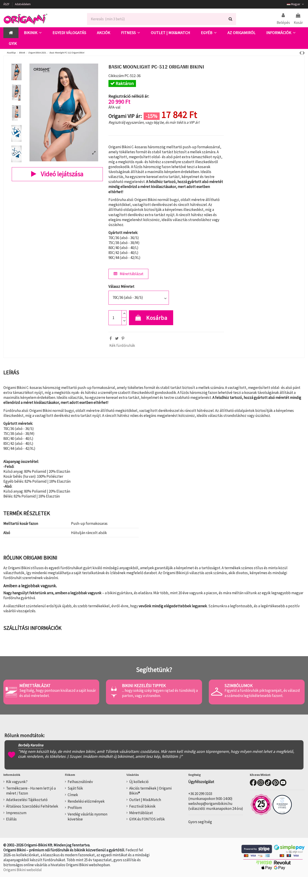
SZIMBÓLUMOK (239, 685)
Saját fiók (75, 788)
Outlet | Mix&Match (145, 799)
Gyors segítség (200, 821)
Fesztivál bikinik (142, 806)
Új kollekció (139, 781)
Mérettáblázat (131, 273)
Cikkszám (116, 75)
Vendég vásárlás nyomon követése (87, 817)
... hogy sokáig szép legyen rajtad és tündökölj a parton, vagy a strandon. (160, 693)
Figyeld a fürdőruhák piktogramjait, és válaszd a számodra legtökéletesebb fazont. (262, 693)
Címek (73, 794)
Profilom (75, 807)
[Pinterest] (123, 338)
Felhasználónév (80, 781)
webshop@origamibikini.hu (210, 803)
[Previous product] (301, 52)
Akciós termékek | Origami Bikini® (150, 791)
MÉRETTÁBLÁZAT (35, 685)
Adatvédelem (23, 4)
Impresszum (16, 812)
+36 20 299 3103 (200, 793)
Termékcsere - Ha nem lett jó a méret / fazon (31, 791)
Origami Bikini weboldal (22, 869)
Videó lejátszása (61, 174)
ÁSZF (6, 4)
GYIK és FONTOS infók (147, 819)
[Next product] (304, 52)
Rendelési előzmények (86, 801)
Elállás (11, 819)
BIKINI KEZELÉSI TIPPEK (144, 685)
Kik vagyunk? (17, 781)
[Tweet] (117, 338)
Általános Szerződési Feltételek (32, 806)
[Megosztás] (111, 338)
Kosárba (157, 317)
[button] (32, 32)
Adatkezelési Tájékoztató (27, 799)
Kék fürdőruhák (122, 345)
